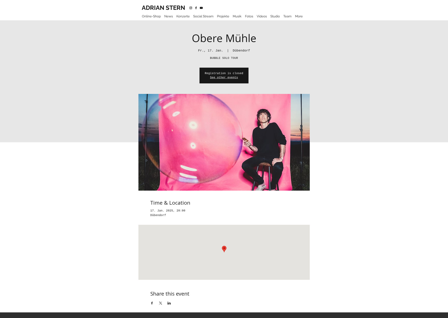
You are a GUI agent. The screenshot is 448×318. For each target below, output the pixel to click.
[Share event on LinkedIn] (169, 303)
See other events (224, 77)
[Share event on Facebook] (152, 303)
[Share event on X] (160, 303)
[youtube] (201, 8)
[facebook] (196, 8)
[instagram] (190, 8)
